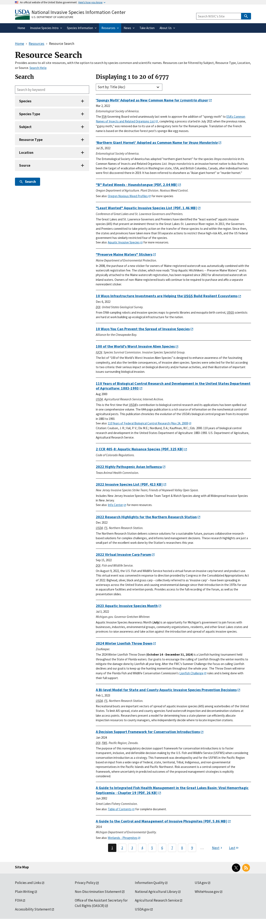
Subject (25, 127)
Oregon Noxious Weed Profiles (128, 196)
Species (25, 101)
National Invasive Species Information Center (79, 12)
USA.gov (201, 882)
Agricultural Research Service (157, 900)
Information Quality (149, 882)
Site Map (22, 867)
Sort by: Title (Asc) (111, 87)
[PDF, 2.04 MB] (136, 184)
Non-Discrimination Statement (98, 891)
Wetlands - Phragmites (122, 838)
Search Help (38, 68)
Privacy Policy (85, 882)
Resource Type (31, 139)
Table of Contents (120, 809)
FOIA (18, 900)
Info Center (115, 505)
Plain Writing (24, 891)
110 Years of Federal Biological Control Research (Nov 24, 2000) (148, 423)
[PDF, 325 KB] (139, 449)
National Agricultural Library (156, 891)
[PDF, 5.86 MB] (161, 821)
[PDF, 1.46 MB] (146, 207)
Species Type (29, 114)
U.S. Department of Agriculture (52, 17)
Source (24, 165)
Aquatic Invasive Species (124, 242)
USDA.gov (142, 909)
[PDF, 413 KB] (129, 484)
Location (26, 152)
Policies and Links (28, 882)
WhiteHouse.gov (207, 891)
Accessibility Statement (33, 909)
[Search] (246, 16)
